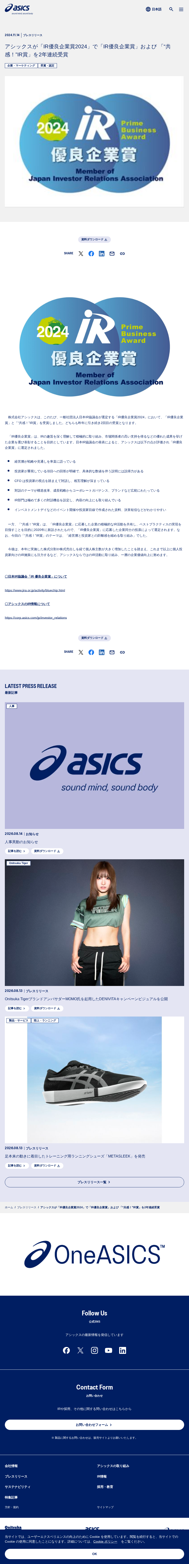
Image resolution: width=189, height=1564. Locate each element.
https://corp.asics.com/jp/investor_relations (36, 617)
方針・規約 (12, 1507)
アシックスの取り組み (113, 1466)
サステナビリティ (18, 1487)
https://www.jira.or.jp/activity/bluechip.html (35, 590)
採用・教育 (105, 1487)
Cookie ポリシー (105, 1541)
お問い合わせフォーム (92, 1425)
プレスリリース (26, 1207)
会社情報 (11, 1466)
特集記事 (11, 1497)
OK (94, 1554)
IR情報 (102, 1476)
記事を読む (15, 851)
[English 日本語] (154, 9)
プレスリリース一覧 (91, 1182)
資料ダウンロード (92, 239)
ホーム (9, 1207)
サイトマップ (105, 1507)
